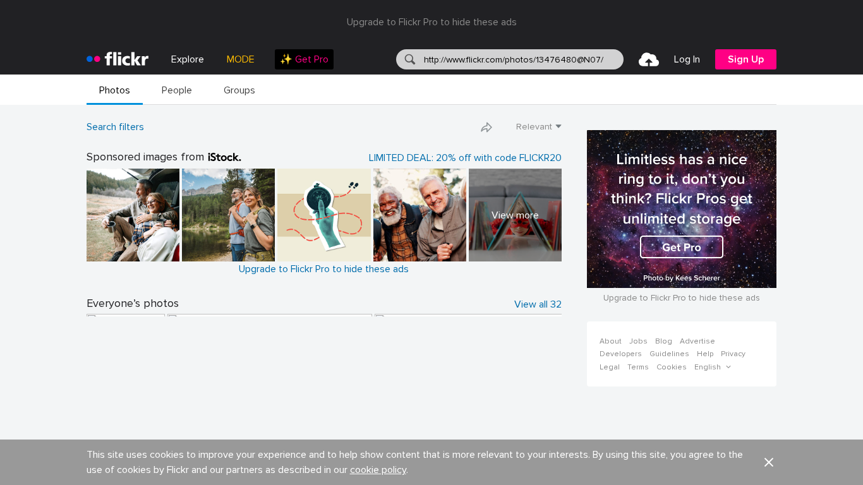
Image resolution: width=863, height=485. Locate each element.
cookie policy (378, 470)
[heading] (117, 59)
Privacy (733, 354)
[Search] (409, 59)
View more (515, 215)
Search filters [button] (115, 127)
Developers (621, 354)
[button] (486, 127)
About (611, 341)
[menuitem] (304, 59)
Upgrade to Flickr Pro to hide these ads (432, 22)
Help (705, 354)
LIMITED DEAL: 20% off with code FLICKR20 (465, 158)
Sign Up (746, 59)
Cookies (671, 367)
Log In (687, 59)
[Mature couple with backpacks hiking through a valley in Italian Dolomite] (228, 215)
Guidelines (669, 354)
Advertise (697, 341)
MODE (241, 59)
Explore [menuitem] (187, 59)
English (707, 367)
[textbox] (522, 59)
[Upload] (649, 59)
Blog (663, 341)
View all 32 (538, 304)
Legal (610, 367)
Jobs (638, 341)
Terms (638, 367)
